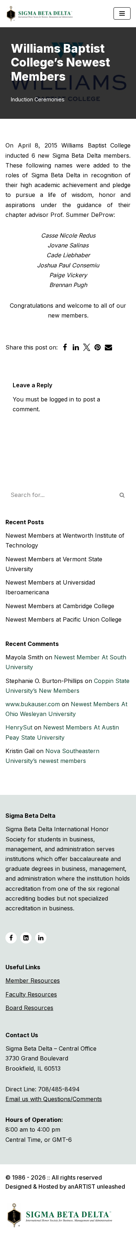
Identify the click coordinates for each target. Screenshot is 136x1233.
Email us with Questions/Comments (53, 1099)
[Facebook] (65, 347)
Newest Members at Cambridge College (59, 606)
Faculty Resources (31, 994)
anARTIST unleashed (96, 1186)
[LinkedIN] (26, 937)
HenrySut (18, 727)
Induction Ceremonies (38, 99)
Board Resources (29, 1007)
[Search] (122, 495)
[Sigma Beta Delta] (41, 13)
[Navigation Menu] (122, 13)
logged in (61, 399)
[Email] (108, 347)
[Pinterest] (97, 347)
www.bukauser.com (32, 704)
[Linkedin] (75, 347)
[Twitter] (86, 347)
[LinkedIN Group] (40, 937)
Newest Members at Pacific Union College (63, 619)
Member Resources (32, 980)
